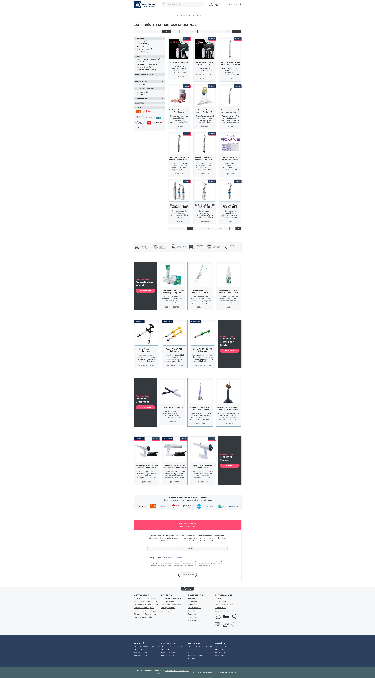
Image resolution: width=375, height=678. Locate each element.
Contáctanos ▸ (220, 601)
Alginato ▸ (192, 620)
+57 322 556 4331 (221, 656)
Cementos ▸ (192, 601)
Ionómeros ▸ (193, 617)
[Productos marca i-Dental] (164, 506)
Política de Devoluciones (202, 672)
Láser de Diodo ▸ (167, 611)
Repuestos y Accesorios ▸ (144, 617)
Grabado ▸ (192, 611)
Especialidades (186, 15)
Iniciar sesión (211, 4)
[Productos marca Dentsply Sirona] (187, 506)
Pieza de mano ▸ (167, 601)
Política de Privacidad (174, 558)
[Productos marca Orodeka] (210, 506)
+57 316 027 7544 (140, 652)
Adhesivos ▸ (192, 605)
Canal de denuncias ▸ (223, 611)
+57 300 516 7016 (167, 656)
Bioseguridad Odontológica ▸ (145, 614)
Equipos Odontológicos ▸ (144, 608)
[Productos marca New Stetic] (222, 506)
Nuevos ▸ (229, 465)
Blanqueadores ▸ (194, 608)
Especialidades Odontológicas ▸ (146, 601)
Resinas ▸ (191, 598)
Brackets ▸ (192, 614)
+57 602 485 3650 (168, 652)
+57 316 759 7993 (194, 658)
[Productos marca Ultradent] (153, 506)
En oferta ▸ (229, 351)
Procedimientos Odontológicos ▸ (147, 605)
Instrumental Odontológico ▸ (145, 611)
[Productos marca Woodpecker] (176, 506)
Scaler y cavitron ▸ (168, 608)
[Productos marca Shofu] (199, 506)
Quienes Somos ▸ (221, 598)
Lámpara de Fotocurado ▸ (171, 605)
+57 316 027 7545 (140, 656)
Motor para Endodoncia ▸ (171, 598)
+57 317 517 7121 (221, 652)
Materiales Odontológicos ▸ (144, 598)
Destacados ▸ (145, 407)
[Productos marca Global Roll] (234, 506)
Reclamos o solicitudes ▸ (224, 605)
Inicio (177, 15)
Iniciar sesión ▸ (220, 608)
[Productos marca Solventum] (141, 506)
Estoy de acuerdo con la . (166, 558)
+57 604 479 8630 (195, 655)
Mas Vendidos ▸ (145, 291)
